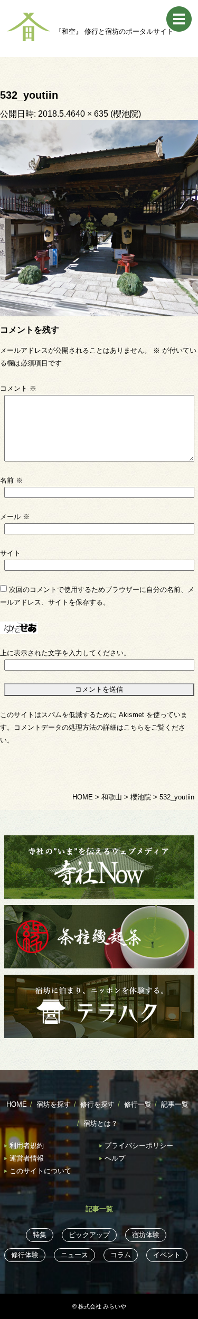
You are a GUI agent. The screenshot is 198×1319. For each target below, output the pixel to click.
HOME (16, 1104)
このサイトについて (40, 1171)
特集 (39, 1235)
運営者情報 (27, 1158)
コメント (18, 388)
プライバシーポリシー (139, 1146)
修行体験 (25, 1255)
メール (15, 517)
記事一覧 (174, 1104)
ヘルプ (115, 1158)
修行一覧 (138, 1104)
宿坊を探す (53, 1104)
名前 (11, 480)
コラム (120, 1255)
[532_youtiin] (99, 217)
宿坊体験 (145, 1235)
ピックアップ (89, 1235)
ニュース (74, 1255)
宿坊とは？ (100, 1123)
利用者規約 (27, 1146)
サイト (10, 553)
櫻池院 (125, 113)
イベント (167, 1255)
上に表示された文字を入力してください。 (65, 653)
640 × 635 (89, 113)
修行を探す (97, 1104)
